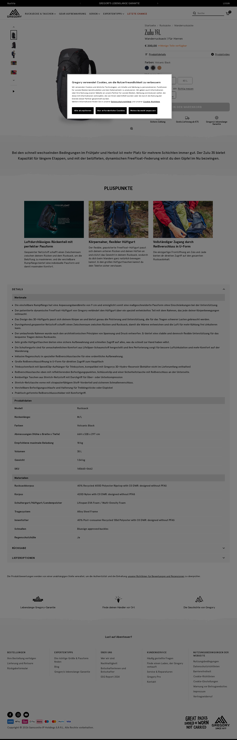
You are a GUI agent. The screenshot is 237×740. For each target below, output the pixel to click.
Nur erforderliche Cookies (111, 110)
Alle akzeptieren (82, 110)
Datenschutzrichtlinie (121, 101)
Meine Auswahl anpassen (143, 110)
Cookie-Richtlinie (151, 101)
